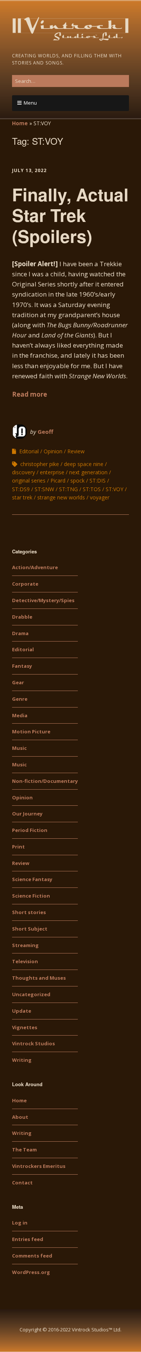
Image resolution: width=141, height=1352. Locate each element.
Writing (22, 1060)
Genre (19, 698)
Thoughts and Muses (39, 977)
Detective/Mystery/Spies (43, 600)
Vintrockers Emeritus (38, 1166)
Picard (57, 480)
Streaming (25, 945)
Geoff (45, 431)
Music (19, 748)
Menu (30, 102)
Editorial (29, 451)
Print (18, 846)
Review (76, 451)
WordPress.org (31, 1272)
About (20, 1117)
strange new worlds (61, 497)
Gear (18, 682)
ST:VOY (114, 489)
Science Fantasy (32, 879)
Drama (20, 633)
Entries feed (27, 1239)
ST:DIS (97, 480)
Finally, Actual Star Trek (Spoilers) (70, 215)
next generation (88, 472)
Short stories (29, 912)
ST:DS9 (21, 489)
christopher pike (39, 464)
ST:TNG (68, 489)
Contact (22, 1182)
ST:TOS (92, 489)
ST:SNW (44, 489)
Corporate (25, 583)
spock (77, 480)
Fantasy (22, 666)
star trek (22, 497)
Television (25, 961)
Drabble (22, 616)
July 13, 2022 (29, 170)
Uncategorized (31, 994)
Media (19, 715)
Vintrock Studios (33, 1043)
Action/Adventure (35, 567)
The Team (24, 1149)
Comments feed (32, 1255)
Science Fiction (31, 895)
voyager (99, 497)
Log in (19, 1222)
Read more (29, 394)
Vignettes (24, 1027)
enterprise (52, 472)
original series (28, 480)
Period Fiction (29, 830)
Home (20, 123)
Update (21, 1010)
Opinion (53, 451)
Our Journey (27, 813)
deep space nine (83, 464)
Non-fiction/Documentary (45, 781)
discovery (23, 472)
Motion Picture (31, 731)
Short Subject (29, 928)
